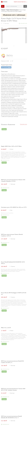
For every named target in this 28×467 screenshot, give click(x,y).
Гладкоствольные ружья (12, 10)
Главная (3, 10)
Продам (4, 129)
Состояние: (6, 67)
